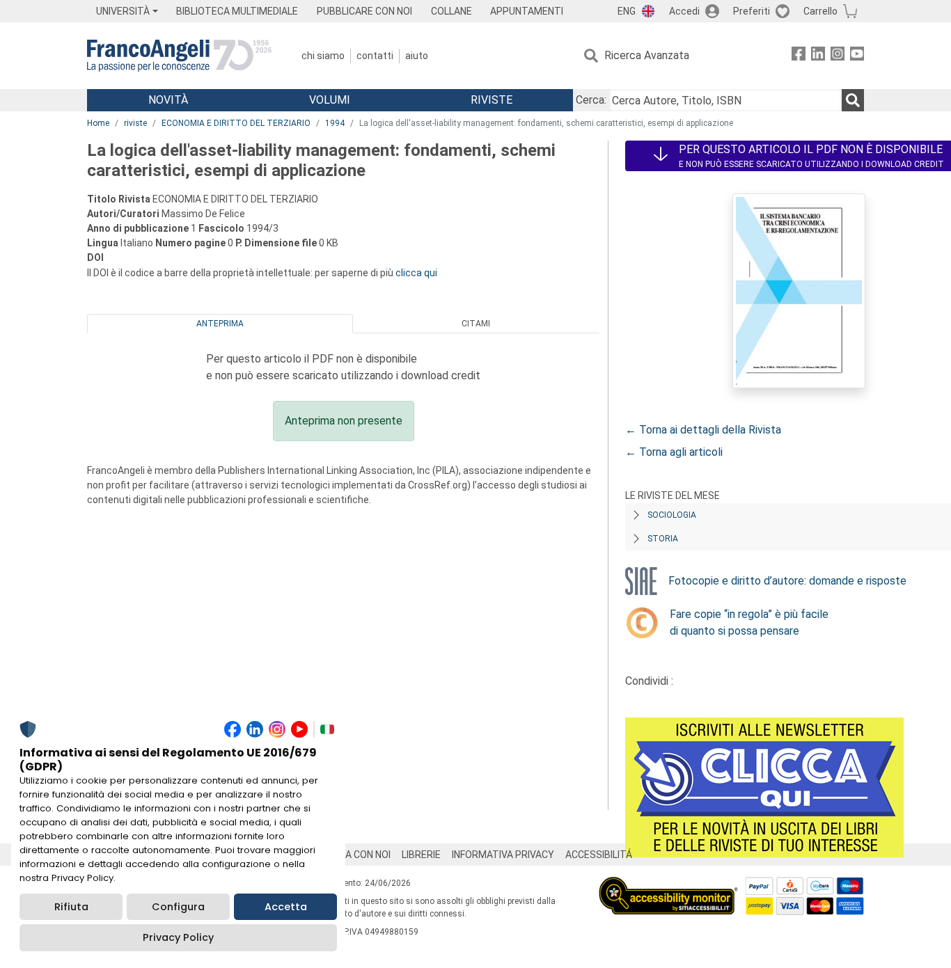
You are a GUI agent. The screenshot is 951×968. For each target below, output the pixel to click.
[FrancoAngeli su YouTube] (857, 56)
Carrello (820, 11)
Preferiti (751, 11)
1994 (335, 123)
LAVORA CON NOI (353, 854)
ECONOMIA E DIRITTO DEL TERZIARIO (236, 123)
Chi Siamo (323, 55)
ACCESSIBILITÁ (598, 854)
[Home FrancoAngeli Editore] (179, 56)
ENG (627, 11)
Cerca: (591, 99)
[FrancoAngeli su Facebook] (798, 56)
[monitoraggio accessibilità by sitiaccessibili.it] (668, 884)
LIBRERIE (421, 854)
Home (98, 123)
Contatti (374, 55)
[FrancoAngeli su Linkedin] (818, 56)
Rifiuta (71, 907)
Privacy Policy (178, 937)
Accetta (286, 907)
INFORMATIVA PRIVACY (503, 854)
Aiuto (416, 55)
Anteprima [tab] (220, 323)
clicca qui (416, 272)
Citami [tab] (476, 323)
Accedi (684, 11)
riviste (135, 123)
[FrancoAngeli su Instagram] (837, 56)
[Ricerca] (853, 100)
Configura (178, 907)
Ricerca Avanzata (646, 55)
